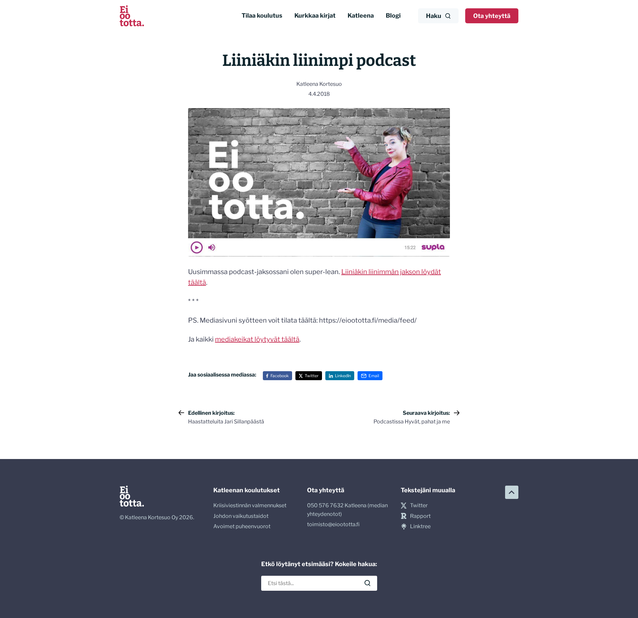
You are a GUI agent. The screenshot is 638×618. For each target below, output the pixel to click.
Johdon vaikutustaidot (240, 516)
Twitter (312, 375)
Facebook (279, 375)
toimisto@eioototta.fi (333, 524)
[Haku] (367, 583)
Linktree (420, 526)
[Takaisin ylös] (511, 492)
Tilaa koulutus (262, 15)
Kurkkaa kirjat (315, 15)
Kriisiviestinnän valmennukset (249, 505)
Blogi (393, 15)
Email (374, 375)
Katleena (361, 15)
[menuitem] (262, 16)
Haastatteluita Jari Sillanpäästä (226, 417)
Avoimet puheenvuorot (241, 526)
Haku (433, 15)
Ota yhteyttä (491, 15)
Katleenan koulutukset (246, 490)
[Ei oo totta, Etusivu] (132, 15)
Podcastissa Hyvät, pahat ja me (411, 417)
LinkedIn (343, 375)
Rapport (420, 516)
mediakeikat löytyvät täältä (257, 339)
